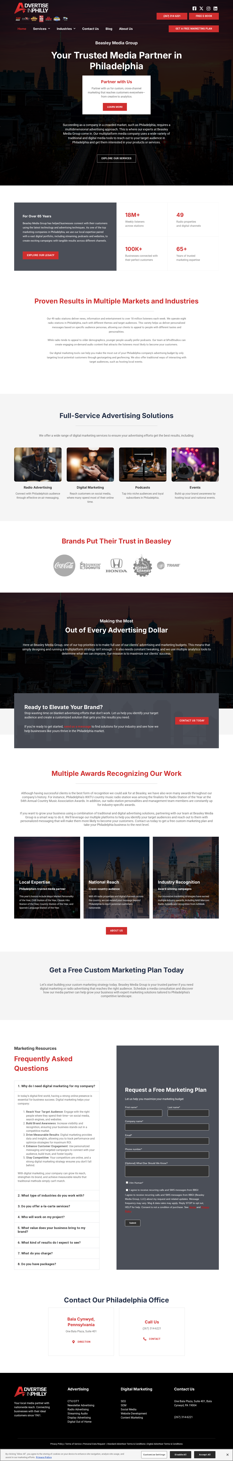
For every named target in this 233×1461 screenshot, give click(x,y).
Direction (84, 1341)
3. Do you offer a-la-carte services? (44, 1206)
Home (22, 29)
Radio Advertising (78, 1409)
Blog (109, 29)
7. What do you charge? (35, 1253)
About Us (126, 29)
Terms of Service (73, 1444)
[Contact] (144, 1338)
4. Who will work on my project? (41, 1217)
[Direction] (73, 1341)
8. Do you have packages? (37, 1264)
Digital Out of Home (79, 1421)
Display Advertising (79, 1417)
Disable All (180, 1454)
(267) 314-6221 (183, 1417)
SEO (123, 1401)
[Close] (227, 1454)
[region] (116, 1455)
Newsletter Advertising (81, 1405)
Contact (155, 1339)
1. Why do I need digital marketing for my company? (56, 1086)
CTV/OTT (73, 1401)
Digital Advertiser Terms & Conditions (165, 1444)
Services (39, 29)
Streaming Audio (78, 1413)
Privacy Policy (57, 1444)
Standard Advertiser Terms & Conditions (126, 1444)
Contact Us (90, 29)
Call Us (152, 1322)
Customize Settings (154, 1454)
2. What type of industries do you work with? (51, 1195)
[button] (56, 1086)
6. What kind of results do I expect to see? (49, 1242)
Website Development (134, 1413)
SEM (123, 1405)
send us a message (77, 726)
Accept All (204, 1454)
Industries (64, 29)
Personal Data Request (94, 1444)
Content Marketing (132, 1417)
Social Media (128, 1409)
